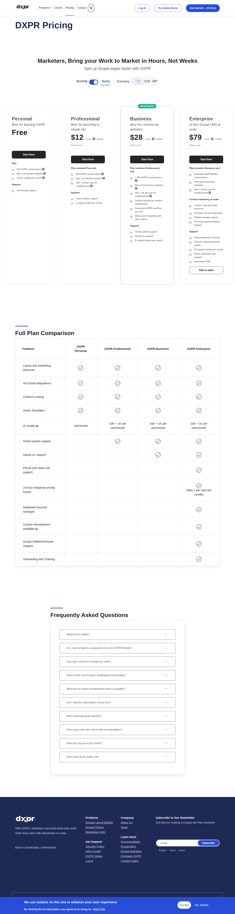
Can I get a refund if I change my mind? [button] (89, 661)
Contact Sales (130, 861)
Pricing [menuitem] (70, 7)
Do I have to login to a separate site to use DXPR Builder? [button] (99, 648)
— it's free (203, 8)
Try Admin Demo (168, 8)
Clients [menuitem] (58, 7)
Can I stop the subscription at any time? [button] (89, 702)
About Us (127, 822)
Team (124, 827)
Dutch (173, 850)
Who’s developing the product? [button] (84, 716)
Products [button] (44, 7)
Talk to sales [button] (206, 270)
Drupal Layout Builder (99, 822)
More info (99, 909)
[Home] (26, 8)
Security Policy (95, 846)
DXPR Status (94, 856)
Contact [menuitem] (81, 7)
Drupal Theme (95, 827)
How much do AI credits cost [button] (82, 757)
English (162, 850)
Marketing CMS (95, 832)
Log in (89, 861)
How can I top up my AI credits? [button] (84, 743)
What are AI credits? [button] (78, 634)
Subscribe (208, 843)
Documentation (130, 841)
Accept (184, 905)
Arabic (182, 850)
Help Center (93, 851)
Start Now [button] (29, 154)
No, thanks (201, 905)
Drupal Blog (128, 846)
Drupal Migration (131, 851)
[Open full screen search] (91, 8)
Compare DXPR (131, 856)
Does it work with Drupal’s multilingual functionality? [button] (96, 675)
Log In (142, 8)
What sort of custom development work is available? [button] (96, 688)
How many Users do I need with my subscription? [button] (94, 729)
